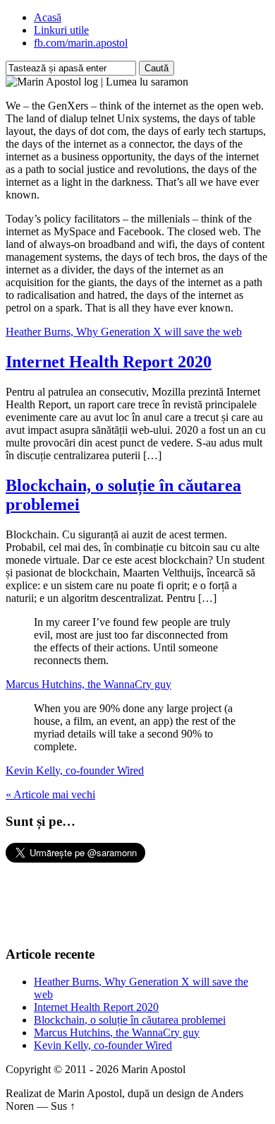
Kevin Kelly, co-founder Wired (75, 770)
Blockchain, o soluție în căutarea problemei (130, 1020)
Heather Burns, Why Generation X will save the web (124, 332)
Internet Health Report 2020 (109, 362)
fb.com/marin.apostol (81, 43)
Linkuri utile (61, 30)
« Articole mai (50, 794)
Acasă (47, 17)
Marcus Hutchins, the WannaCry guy (88, 684)
